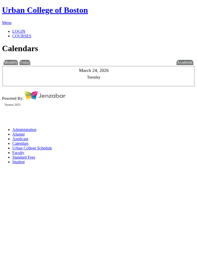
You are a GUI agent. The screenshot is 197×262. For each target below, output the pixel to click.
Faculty (18, 152)
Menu (7, 22)
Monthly (11, 62)
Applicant (20, 139)
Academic (185, 62)
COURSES (21, 36)
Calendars (20, 143)
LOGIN (18, 31)
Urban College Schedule (32, 148)
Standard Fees (23, 157)
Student (18, 162)
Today (25, 62)
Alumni (18, 134)
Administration (24, 129)
